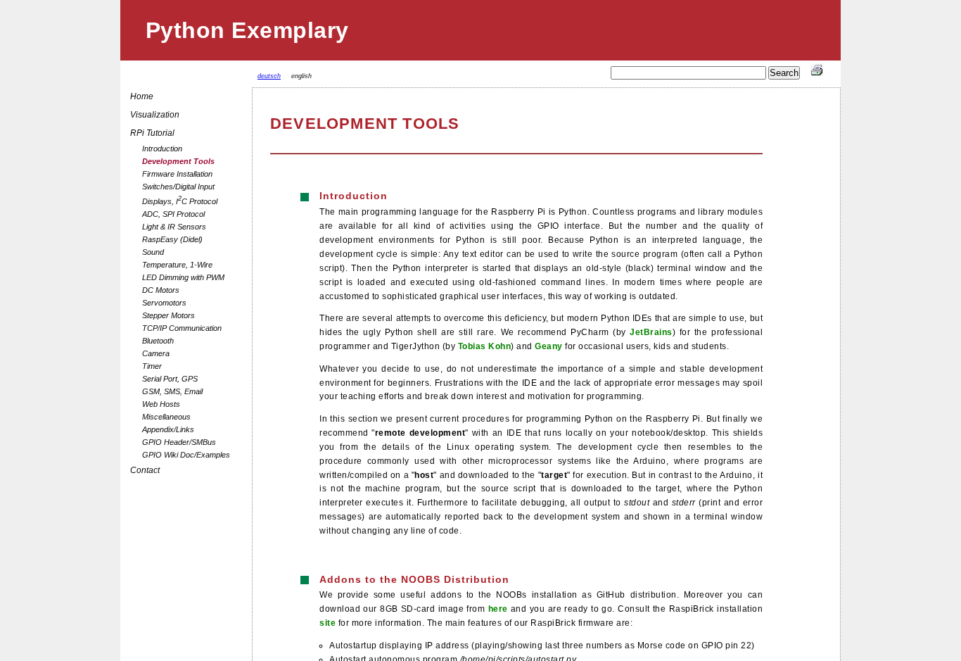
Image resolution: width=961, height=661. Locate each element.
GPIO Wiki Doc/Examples (186, 455)
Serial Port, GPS (170, 378)
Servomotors (164, 302)
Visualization (154, 115)
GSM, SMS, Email (172, 391)
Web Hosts (161, 404)
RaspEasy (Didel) (172, 239)
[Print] (816, 73)
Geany (549, 346)
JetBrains (651, 331)
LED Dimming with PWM (183, 277)
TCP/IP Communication (182, 328)
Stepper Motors (168, 315)
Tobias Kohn (484, 346)
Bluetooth (158, 340)
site (327, 622)
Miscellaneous (166, 417)
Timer (152, 366)
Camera (156, 353)
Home (141, 96)
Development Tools (178, 161)
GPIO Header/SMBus (179, 442)
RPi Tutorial (152, 133)
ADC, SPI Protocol (173, 214)
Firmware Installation (177, 174)
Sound (153, 252)
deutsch (269, 76)
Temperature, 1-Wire (177, 264)
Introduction (162, 148)
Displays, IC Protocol (179, 200)
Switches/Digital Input (178, 186)
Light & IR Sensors (174, 226)
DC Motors (160, 290)
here (498, 608)
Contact (145, 470)
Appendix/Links (168, 429)
